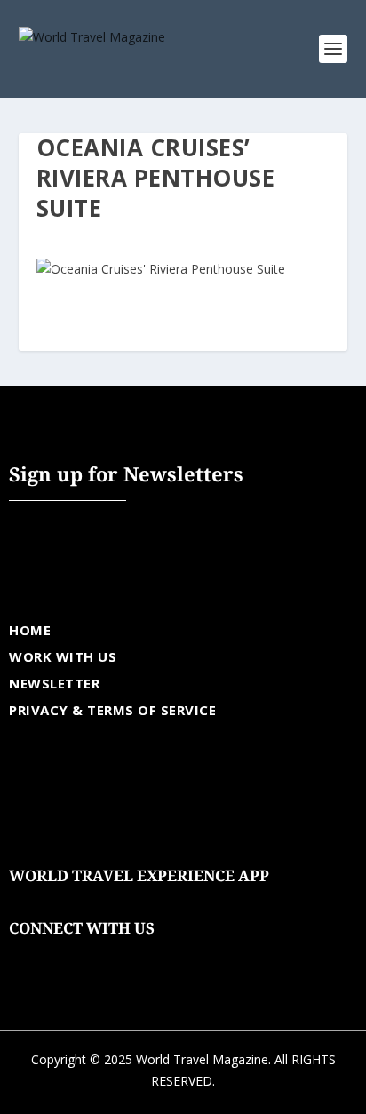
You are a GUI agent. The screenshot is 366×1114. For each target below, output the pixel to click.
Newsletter (54, 683)
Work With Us (62, 656)
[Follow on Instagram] (94, 956)
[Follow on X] (58, 956)
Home (30, 630)
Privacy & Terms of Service (112, 710)
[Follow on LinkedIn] (129, 956)
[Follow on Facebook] (23, 956)
